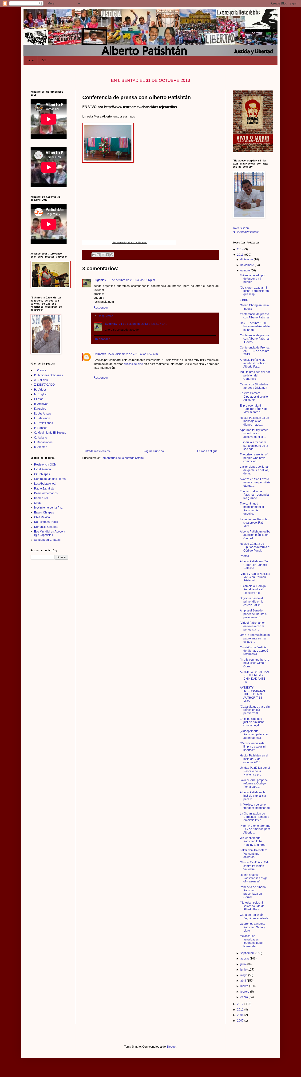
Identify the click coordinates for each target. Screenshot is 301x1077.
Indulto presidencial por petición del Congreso (255, 375)
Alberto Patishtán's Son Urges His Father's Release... (254, 565)
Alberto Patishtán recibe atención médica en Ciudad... (255, 535)
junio (243, 969)
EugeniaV (100, 280)
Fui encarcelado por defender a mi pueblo (252, 279)
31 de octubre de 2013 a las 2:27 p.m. (143, 323)
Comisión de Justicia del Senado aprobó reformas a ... (254, 651)
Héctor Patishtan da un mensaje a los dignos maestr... (254, 421)
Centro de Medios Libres (50, 479)
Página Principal (154, 451)
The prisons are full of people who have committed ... (253, 458)
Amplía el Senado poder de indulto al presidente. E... (253, 614)
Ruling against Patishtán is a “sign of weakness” (254, 878)
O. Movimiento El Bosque (50, 432)
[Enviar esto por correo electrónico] (93, 254)
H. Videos (40, 389)
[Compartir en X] (102, 254)
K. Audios (40, 408)
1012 (43, 60)
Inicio (30, 60)
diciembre (247, 259)
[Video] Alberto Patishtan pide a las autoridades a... (254, 734)
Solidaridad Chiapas (47, 539)
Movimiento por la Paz (48, 507)
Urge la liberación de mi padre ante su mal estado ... (255, 638)
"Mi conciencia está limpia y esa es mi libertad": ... (253, 747)
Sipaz (37, 503)
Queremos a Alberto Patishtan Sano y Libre (252, 927)
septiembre (247, 953)
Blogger (171, 1046)
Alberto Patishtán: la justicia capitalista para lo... (253, 796)
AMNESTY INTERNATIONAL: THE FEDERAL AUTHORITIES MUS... (253, 694)
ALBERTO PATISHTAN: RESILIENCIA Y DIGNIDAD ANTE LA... (254, 677)
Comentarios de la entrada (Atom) (122, 458)
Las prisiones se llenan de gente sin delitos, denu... (254, 470)
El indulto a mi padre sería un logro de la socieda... (254, 446)
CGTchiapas (42, 474)
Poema (244, 556)
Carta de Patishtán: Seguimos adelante (254, 916)
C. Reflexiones (43, 423)
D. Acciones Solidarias (48, 375)
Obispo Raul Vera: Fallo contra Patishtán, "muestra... (255, 866)
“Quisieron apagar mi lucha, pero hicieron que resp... (254, 291)
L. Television (42, 418)
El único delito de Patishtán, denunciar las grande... (255, 495)
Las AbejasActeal (45, 483)
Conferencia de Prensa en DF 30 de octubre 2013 (254, 351)
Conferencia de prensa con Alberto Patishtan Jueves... (255, 339)
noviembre (247, 265)
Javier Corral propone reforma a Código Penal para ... (254, 784)
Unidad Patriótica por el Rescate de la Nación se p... (255, 771)
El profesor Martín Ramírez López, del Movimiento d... (254, 409)
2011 (240, 1009)
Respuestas (105, 316)
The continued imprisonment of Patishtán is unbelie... (252, 508)
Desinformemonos (46, 493)
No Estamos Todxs (46, 522)
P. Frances (40, 428)
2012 (240, 1004)
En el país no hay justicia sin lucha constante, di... (252, 722)
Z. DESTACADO (44, 384)
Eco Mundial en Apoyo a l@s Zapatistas (49, 533)
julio (243, 964)
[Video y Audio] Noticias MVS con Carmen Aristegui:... (255, 577)
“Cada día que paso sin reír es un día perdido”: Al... (255, 710)
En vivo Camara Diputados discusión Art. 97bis (254, 397)
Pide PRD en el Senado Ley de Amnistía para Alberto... (255, 829)
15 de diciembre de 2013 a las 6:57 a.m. (132, 354)
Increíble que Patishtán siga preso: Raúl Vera (254, 523)
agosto (245, 958)
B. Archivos (41, 404)
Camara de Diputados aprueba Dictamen (254, 386)
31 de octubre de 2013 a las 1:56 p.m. (132, 280)
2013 (240, 254)
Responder (101, 307)
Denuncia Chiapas (46, 527)
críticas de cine (134, 364)
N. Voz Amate (42, 413)
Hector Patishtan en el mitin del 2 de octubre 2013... (254, 759)
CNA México (42, 517)
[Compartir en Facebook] (107, 254)
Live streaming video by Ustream (129, 242)
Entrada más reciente (97, 451)
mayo (244, 975)
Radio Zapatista (44, 488)
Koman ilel (41, 498)
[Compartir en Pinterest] (111, 254)
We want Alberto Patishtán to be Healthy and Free (252, 841)
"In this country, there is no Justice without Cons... (254, 663)
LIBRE (244, 300)
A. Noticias (41, 380)
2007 (240, 1020)
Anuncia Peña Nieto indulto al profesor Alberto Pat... (253, 363)
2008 (240, 1015)
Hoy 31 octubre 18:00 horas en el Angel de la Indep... (255, 326)
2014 (240, 249)
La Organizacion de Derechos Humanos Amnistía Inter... (254, 817)
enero (244, 997)
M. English (41, 394)
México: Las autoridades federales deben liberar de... (252, 941)
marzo (244, 986)
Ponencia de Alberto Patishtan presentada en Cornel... (253, 892)
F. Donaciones (43, 442)
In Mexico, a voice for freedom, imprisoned (255, 806)
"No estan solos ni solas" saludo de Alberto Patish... (252, 906)
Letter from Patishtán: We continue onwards (253, 854)
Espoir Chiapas (44, 512)
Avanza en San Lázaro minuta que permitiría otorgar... (255, 483)
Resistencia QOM (45, 464)
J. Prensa (40, 370)
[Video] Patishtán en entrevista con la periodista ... (252, 626)
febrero (245, 991)
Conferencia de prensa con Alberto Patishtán (255, 316)
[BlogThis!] (98, 254)
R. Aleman (40, 447)
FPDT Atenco (42, 469)
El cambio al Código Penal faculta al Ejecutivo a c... (253, 589)
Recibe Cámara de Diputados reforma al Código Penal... (255, 547)
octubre (245, 270)
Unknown (100, 354)
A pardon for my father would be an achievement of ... (254, 433)
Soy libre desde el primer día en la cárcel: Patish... (251, 602)
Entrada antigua (207, 451)
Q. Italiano (40, 437)
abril (243, 980)
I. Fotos (38, 399)
